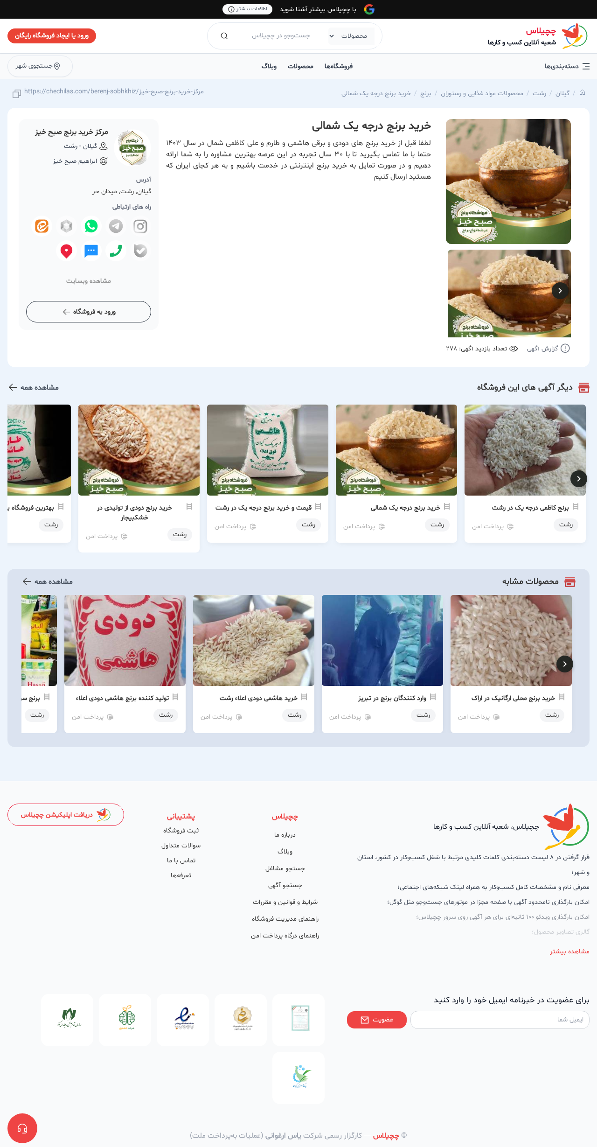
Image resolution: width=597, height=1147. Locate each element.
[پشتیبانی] (22, 1128)
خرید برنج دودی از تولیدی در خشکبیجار (134, 513)
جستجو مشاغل (285, 868)
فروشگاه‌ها (339, 66)
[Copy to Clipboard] (16, 94)
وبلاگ (269, 66)
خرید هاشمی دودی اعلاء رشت (259, 698)
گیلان (562, 93)
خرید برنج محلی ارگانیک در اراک (513, 698)
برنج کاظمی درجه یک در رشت (530, 508)
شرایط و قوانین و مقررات (285, 902)
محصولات (300, 66)
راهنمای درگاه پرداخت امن (285, 935)
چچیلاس (541, 31)
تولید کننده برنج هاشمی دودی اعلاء (122, 698)
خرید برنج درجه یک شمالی (376, 93)
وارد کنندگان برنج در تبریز (392, 698)
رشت (539, 93)
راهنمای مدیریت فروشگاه (285, 919)
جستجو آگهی (285, 885)
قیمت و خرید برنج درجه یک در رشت (263, 508)
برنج (425, 93)
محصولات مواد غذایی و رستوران (482, 93)
